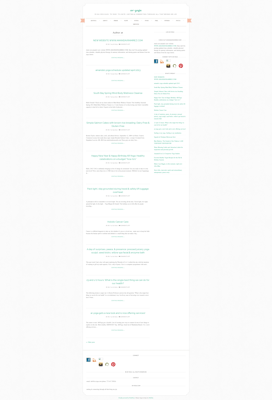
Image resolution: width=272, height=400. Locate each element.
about (105, 20)
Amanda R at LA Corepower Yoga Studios (167, 154)
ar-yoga (136, 9)
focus (178, 20)
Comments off (125, 44)
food (147, 20)
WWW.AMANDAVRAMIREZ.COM (165, 46)
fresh (116, 20)
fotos (136, 20)
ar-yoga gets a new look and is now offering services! (118, 313)
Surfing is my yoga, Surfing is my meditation (167, 133)
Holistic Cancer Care (117, 221)
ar (108, 44)
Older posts (90, 342)
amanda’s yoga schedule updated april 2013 (118, 70)
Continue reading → (118, 57)
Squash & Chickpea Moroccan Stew (165, 137)
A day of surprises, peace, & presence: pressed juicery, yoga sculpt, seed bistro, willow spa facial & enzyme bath (170, 116)
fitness (167, 20)
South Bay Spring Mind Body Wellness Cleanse (118, 93)
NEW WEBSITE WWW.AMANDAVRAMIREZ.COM (118, 40)
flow (126, 20)
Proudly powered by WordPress (127, 398)
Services (136, 24)
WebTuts (151, 398)
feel (156, 20)
